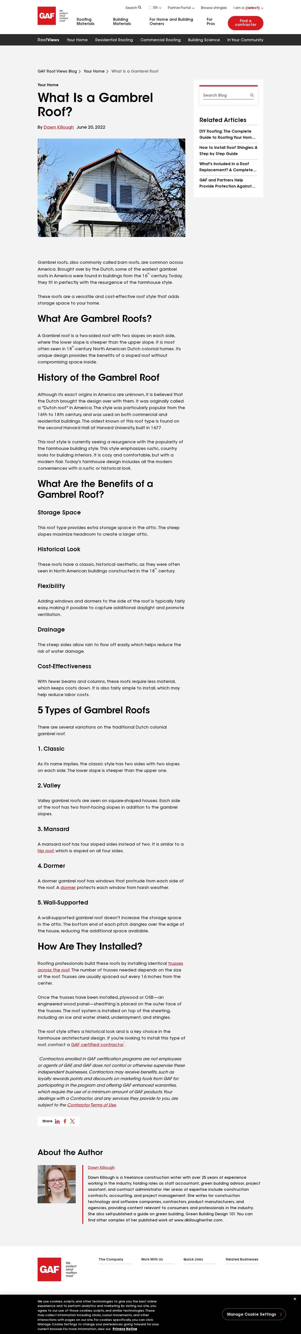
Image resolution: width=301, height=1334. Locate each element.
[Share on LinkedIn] (57, 1121)
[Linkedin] (49, 1293)
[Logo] (53, 26)
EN (156, 8)
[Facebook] (39, 1293)
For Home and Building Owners (171, 22)
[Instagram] (58, 1293)
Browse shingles (214, 8)
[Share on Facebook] (65, 1121)
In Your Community (245, 40)
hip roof (46, 851)
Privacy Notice (125, 1329)
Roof (48, 40)
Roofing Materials (86, 22)
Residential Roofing (114, 40)
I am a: (247, 8)
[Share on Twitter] (72, 1121)
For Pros (211, 22)
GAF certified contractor (97, 1045)
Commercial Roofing (160, 40)
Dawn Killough (59, 128)
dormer (68, 888)
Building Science (204, 40)
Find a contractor (245, 23)
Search (131, 8)
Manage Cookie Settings (251, 1315)
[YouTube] (68, 1293)
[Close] (295, 1299)
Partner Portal (179, 8)
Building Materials (122, 22)
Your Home (77, 40)
